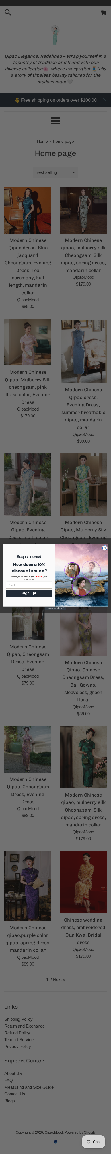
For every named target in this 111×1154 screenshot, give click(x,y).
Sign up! (29, 593)
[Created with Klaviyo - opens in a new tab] (55, 608)
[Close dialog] (104, 547)
